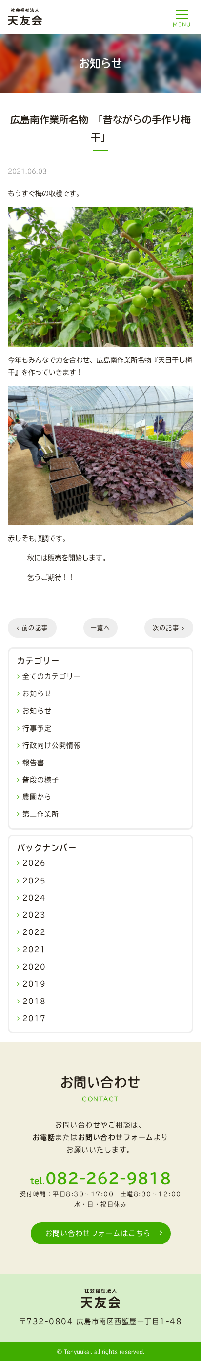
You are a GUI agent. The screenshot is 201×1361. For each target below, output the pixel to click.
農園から (37, 796)
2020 (34, 966)
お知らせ (37, 693)
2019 (34, 983)
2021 (34, 949)
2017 (34, 1018)
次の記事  (168, 628)
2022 (34, 932)
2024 (34, 897)
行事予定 (37, 728)
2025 (34, 880)
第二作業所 (40, 814)
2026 (34, 863)
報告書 (33, 762)
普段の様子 (40, 779)
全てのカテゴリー (51, 676)
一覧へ (101, 628)
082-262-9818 (108, 1178)
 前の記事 (32, 628)
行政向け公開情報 (51, 745)
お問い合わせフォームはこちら (98, 1233)
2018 (34, 1001)
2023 (34, 914)
